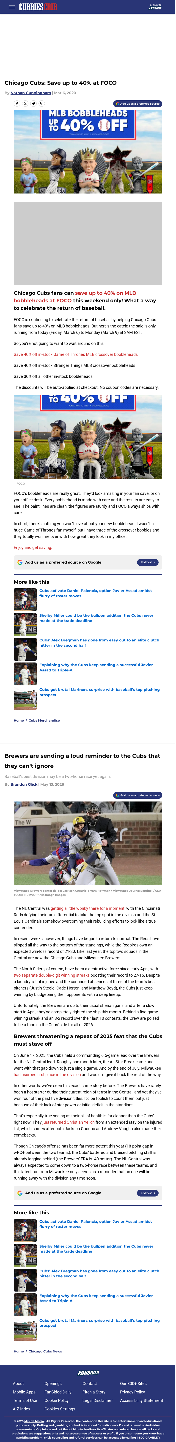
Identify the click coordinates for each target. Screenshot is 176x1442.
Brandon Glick (24, 784)
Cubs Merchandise (44, 720)
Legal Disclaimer (97, 1400)
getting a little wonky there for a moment (87, 908)
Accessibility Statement (141, 1400)
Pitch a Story (93, 1392)
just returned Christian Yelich (69, 1122)
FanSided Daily (58, 1392)
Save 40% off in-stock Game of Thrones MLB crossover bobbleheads (76, 354)
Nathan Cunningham (31, 93)
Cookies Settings (59, 1409)
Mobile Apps (24, 1392)
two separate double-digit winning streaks (52, 975)
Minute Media (34, 1421)
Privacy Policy (132, 1392)
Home (19, 720)
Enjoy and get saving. (33, 547)
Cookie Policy (56, 1400)
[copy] (41, 103)
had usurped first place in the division (47, 1074)
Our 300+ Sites (133, 1383)
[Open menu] (12, 7)
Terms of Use (25, 1400)
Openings (53, 1383)
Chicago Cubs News (45, 1351)
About (18, 1383)
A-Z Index (21, 1409)
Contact (89, 1383)
